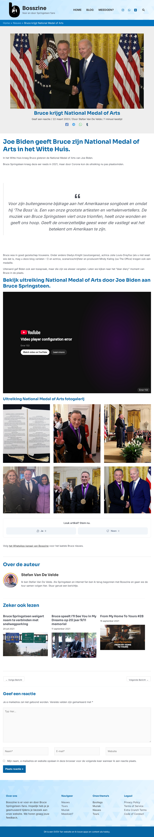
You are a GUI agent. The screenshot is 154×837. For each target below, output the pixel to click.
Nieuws (65, 802)
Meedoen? (67, 813)
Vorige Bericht (14, 680)
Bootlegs (98, 802)
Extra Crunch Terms (135, 809)
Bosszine (34, 8)
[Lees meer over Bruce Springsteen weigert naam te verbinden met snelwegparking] (25, 644)
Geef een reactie (41, 119)
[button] (143, 10)
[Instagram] (123, 10)
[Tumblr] (87, 124)
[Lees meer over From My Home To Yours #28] (122, 637)
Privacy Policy (132, 802)
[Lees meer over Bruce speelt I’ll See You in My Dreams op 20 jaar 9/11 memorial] (74, 645)
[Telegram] (73, 124)
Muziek (65, 809)
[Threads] (135, 10)
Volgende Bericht (138, 680)
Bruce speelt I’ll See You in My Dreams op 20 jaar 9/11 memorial (74, 620)
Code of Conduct (134, 813)
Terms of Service (133, 806)
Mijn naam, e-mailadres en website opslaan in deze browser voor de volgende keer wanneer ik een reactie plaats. (72, 760)
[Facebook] (66, 124)
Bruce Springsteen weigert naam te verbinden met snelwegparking (23, 620)
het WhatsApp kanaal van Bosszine (29, 545)
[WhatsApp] (129, 10)
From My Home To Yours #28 (121, 616)
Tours (64, 806)
